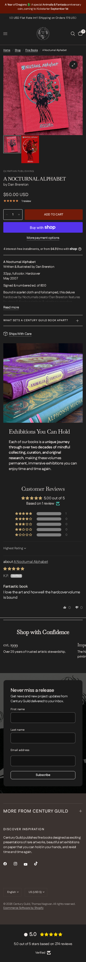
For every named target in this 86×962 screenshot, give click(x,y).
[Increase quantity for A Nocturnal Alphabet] (19, 214)
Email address (20, 750)
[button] (23, 513)
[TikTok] (39, 863)
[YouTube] (29, 864)
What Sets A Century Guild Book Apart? (35, 320)
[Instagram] (18, 864)
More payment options (43, 238)
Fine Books (31, 50)
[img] (13, 569)
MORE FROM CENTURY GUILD (35, 811)
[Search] (73, 34)
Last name (17, 730)
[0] (80, 34)
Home (6, 50)
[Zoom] (73, 65)
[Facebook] (8, 864)
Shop (18, 50)
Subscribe (43, 775)
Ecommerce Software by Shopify (23, 908)
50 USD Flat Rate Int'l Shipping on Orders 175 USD (43, 18)
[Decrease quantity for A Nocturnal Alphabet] (7, 214)
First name (18, 709)
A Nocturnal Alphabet (31, 561)
